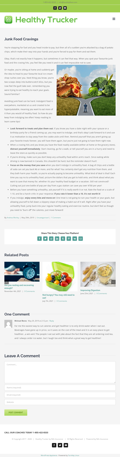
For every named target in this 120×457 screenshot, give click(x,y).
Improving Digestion (90, 290)
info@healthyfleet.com (68, 2)
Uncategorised (43, 217)
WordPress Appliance (49, 455)
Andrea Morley (13, 217)
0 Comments (29, 291)
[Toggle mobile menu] (114, 18)
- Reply (51, 321)
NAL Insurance (57, 439)
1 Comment (56, 217)
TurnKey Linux (73, 455)
